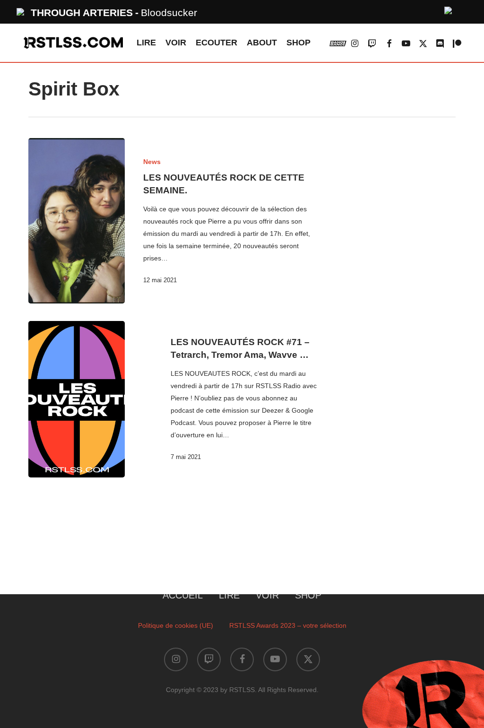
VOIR (267, 595)
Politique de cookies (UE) (175, 625)
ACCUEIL (183, 595)
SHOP (308, 595)
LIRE (229, 595)
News (152, 161)
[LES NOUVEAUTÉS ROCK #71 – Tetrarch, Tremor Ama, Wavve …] (76, 399)
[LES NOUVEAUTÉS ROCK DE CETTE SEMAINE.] (76, 220)
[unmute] (448, 9)
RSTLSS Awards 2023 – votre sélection (287, 625)
